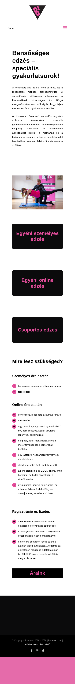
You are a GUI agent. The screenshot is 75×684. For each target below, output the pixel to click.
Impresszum (54, 640)
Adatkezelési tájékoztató (37, 644)
